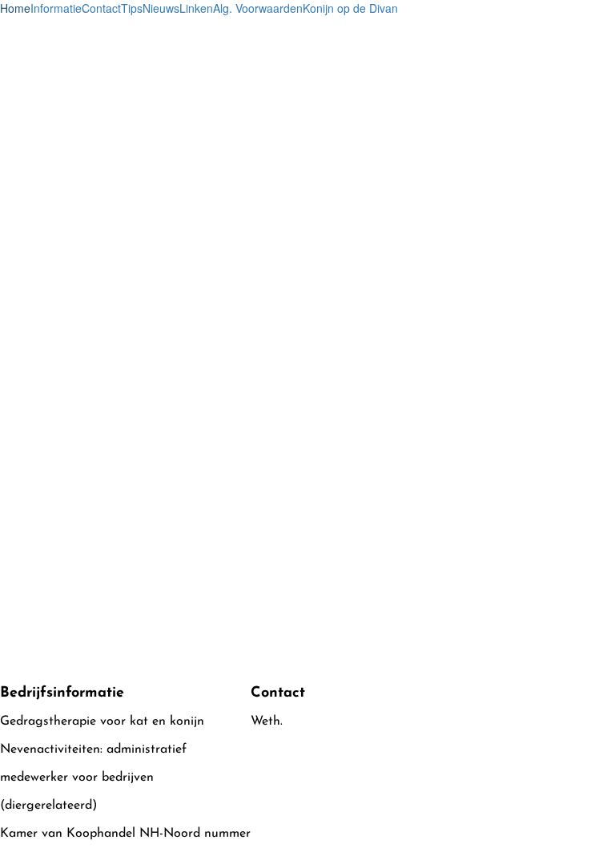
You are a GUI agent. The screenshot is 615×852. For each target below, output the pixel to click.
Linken (196, 8)
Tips (132, 8)
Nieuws (161, 8)
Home (15, 8)
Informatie (56, 8)
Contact (101, 8)
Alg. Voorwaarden (258, 8)
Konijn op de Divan (350, 8)
